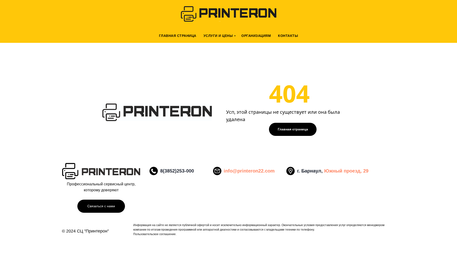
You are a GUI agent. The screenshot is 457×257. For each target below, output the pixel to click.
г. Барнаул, (310, 170)
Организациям (256, 36)
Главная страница (177, 36)
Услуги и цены (218, 36)
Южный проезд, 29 (346, 170)
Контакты (288, 36)
